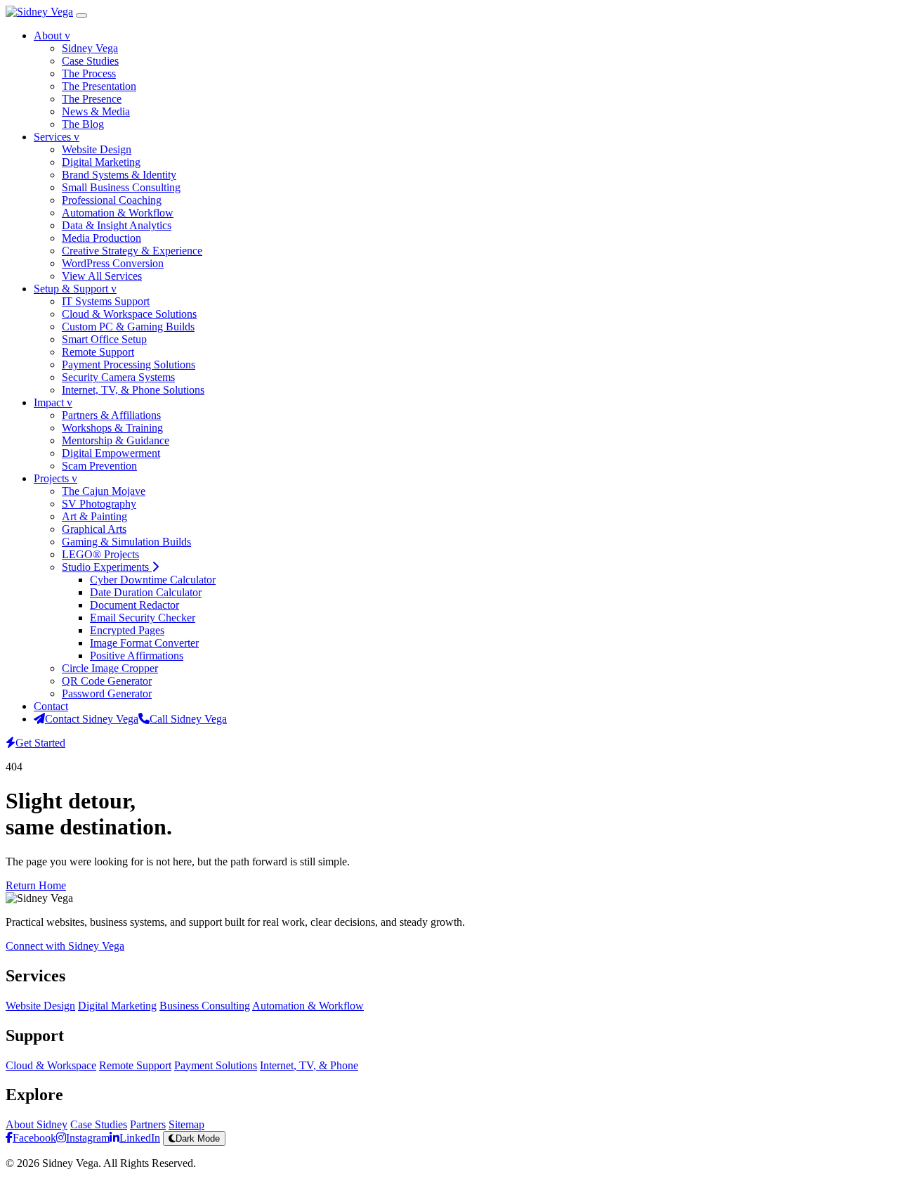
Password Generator (107, 693)
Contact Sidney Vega (91, 719)
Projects (55, 478)
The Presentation (99, 86)
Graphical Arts (94, 529)
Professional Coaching (112, 200)
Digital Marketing (101, 162)
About (52, 35)
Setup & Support (75, 289)
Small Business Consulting (121, 187)
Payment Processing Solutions (128, 364)
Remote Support (98, 352)
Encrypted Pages (127, 630)
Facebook (34, 1138)
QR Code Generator (107, 681)
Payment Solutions (215, 1065)
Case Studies (90, 61)
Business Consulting (204, 1006)
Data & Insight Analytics (116, 225)
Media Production (101, 238)
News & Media (96, 111)
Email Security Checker (142, 618)
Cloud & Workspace (51, 1065)
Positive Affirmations (136, 656)
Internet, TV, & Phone (309, 1065)
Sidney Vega (90, 48)
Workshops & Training (112, 428)
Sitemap (186, 1124)
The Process (89, 73)
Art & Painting (94, 516)
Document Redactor (134, 605)
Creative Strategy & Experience (132, 251)
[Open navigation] (81, 15)
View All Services (102, 276)
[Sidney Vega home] (39, 12)
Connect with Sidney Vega (65, 946)
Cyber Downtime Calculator (153, 580)
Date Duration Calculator (146, 592)
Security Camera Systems (118, 377)
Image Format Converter (144, 643)
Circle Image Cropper (110, 668)
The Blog (83, 124)
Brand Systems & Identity (119, 175)
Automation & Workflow (117, 213)
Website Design (96, 149)
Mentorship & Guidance (115, 440)
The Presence (92, 99)
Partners (148, 1124)
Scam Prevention (99, 466)
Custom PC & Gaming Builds (128, 327)
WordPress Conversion (113, 263)
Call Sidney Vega (188, 719)
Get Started (40, 743)
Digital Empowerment (111, 453)
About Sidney (36, 1124)
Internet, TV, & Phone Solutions (133, 390)
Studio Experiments (107, 567)
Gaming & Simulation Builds (126, 542)
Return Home (36, 885)
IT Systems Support (106, 301)
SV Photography (99, 504)
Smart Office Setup (104, 339)
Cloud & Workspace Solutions (129, 314)
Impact (53, 402)
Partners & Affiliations (111, 415)
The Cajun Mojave (103, 491)
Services (56, 137)
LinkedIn (139, 1138)
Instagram (88, 1138)
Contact (51, 706)
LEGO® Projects (100, 554)
